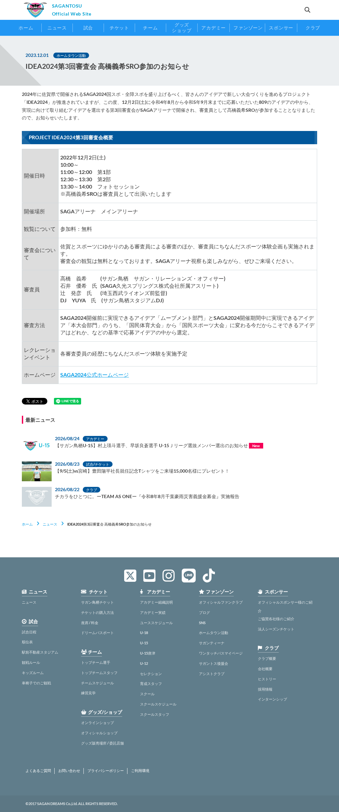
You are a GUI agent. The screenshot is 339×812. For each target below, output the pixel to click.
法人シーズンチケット (276, 629)
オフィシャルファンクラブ (221, 602)
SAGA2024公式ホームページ (94, 374)
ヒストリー (267, 679)
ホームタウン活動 (213, 632)
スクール (147, 694)
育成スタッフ (151, 683)
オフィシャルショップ (99, 733)
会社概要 (265, 668)
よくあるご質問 (38, 771)
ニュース (50, 524)
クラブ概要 (267, 658)
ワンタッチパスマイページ (221, 653)
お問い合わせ (69, 771)
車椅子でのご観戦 (36, 683)
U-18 (144, 632)
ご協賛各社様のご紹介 (276, 619)
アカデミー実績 (153, 612)
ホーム (27, 524)
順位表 (27, 642)
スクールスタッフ (154, 714)
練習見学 (88, 693)
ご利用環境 (140, 771)
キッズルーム (33, 672)
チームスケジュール (97, 683)
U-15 (144, 643)
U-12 (144, 663)
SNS (202, 622)
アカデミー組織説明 (156, 602)
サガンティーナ (211, 643)
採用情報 (265, 689)
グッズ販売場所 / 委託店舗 (102, 743)
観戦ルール (31, 662)
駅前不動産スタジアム (40, 652)
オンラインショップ (97, 722)
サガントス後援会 (213, 663)
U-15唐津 (147, 653)
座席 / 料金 (89, 622)
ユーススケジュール (156, 622)
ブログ (204, 612)
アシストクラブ (211, 673)
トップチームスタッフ (99, 672)
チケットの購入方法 (97, 612)
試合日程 (29, 632)
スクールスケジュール (158, 704)
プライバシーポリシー (105, 771)
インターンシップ (272, 699)
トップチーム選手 (95, 662)
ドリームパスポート (97, 632)
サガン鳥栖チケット (97, 602)
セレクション (151, 673)
